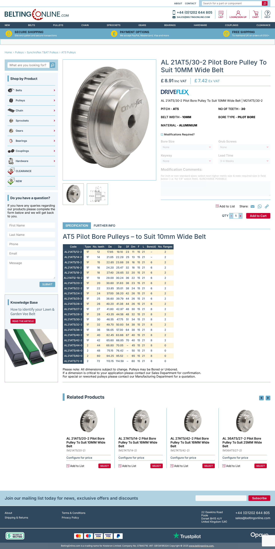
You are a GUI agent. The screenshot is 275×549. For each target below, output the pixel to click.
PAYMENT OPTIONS (134, 32)
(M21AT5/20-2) (75, 450)
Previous (261, 398)
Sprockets (113, 25)
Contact (190, 3)
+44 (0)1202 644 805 (194, 12)
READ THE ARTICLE (23, 321)
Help (267, 17)
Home (8, 52)
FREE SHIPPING (243, 32)
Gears (142, 25)
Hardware (200, 25)
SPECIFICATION (76, 225)
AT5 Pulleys (68, 52)
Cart (255, 17)
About (178, 3)
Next (268, 398)
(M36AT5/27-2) (232, 450)
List (221, 17)
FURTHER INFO (104, 225)
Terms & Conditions (73, 512)
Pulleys (58, 25)
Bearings (170, 25)
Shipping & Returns (16, 517)
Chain (85, 25)
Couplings (231, 25)
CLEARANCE (263, 25)
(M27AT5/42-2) (180, 450)
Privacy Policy (70, 517)
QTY (225, 215)
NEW (7, 25)
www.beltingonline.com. (201, 545)
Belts (31, 25)
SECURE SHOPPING (29, 32)
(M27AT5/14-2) (127, 450)
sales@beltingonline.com (193, 17)
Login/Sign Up (238, 17)
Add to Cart (258, 216)
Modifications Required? (179, 134)
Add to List (227, 206)
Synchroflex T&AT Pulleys (42, 52)
